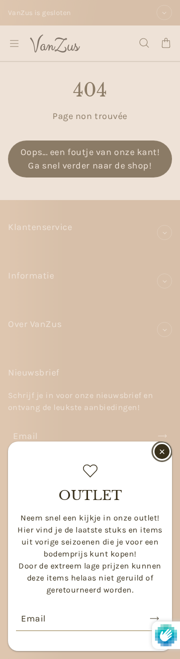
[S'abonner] (154, 618)
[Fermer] (162, 451)
